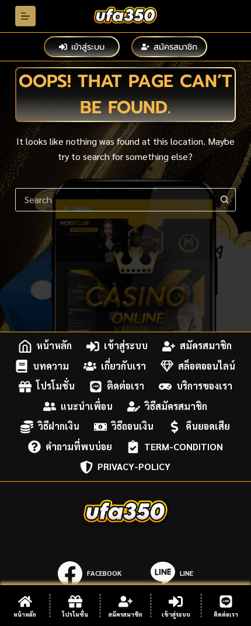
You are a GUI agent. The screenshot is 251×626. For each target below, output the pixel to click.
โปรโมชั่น (55, 386)
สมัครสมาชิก (175, 46)
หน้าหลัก (54, 346)
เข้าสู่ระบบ (87, 46)
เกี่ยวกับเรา (123, 366)
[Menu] (25, 16)
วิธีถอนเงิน (132, 426)
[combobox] (114, 199)
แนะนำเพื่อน (87, 406)
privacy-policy (133, 467)
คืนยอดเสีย (208, 426)
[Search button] (224, 200)
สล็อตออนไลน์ (206, 366)
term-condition (183, 446)
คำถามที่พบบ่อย (79, 446)
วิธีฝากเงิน (58, 426)
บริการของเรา (204, 386)
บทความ (51, 366)
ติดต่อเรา (125, 386)
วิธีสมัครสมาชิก (176, 406)
